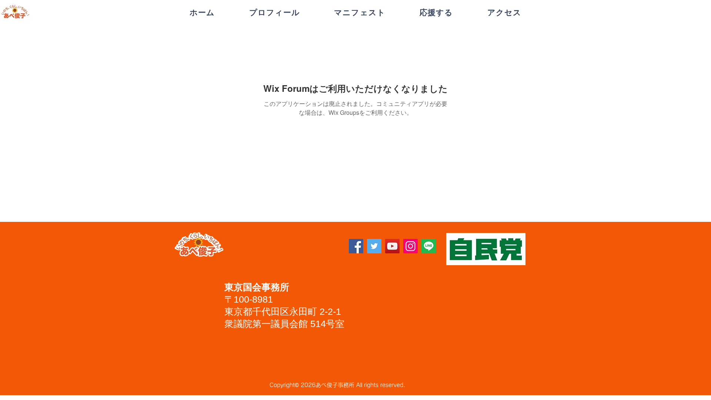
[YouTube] (392, 246)
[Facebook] (356, 246)
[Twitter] (374, 246)
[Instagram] (410, 246)
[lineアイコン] (428, 246)
